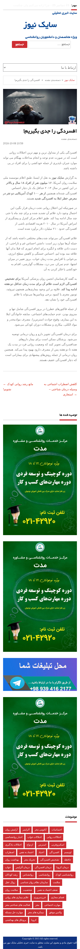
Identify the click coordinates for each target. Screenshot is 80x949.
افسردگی (54, 852)
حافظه (67, 859)
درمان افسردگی (43, 867)
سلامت (56, 882)
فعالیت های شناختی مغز (17, 905)
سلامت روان (11, 889)
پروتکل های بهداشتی (15, 920)
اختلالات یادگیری (13, 844)
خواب (8, 867)
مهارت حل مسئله (14, 912)
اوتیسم (67, 852)
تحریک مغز (29, 859)
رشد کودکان (11, 874)
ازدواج (30, 844)
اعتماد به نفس (26, 852)
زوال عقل (10, 882)
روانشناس (28, 874)
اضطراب (9, 852)
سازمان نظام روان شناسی (34, 882)
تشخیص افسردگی (49, 859)
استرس (42, 844)
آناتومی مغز (40, 829)
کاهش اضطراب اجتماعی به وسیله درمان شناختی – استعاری (60, 389)
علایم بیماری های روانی (17, 897)
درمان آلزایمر (23, 867)
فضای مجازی (57, 897)
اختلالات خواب (34, 837)
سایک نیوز (40, 25)
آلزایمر (26, 829)
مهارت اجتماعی (52, 905)
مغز (37, 905)
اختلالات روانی (54, 837)
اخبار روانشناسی (13, 837)
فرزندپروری (40, 897)
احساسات (56, 829)
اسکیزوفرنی (57, 844)
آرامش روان (11, 829)
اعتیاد (41, 852)
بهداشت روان (12, 859)
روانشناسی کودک (64, 874)
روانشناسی (44, 874)
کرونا (34, 920)
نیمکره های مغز (36, 912)
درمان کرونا (62, 867)
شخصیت (27, 889)
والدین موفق (55, 912)
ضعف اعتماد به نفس (47, 889)
